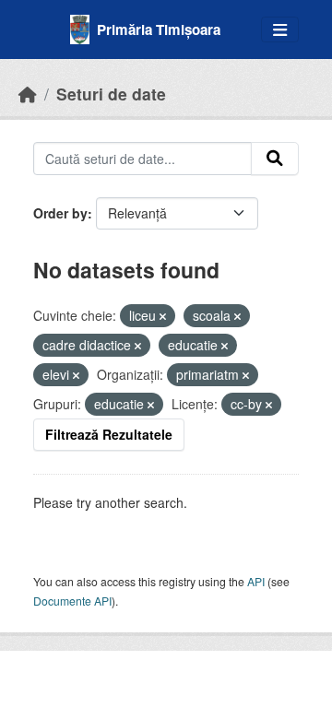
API (256, 581)
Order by (60, 213)
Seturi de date (111, 93)
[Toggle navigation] (280, 30)
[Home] (27, 93)
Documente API (72, 600)
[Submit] (275, 158)
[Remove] (163, 316)
